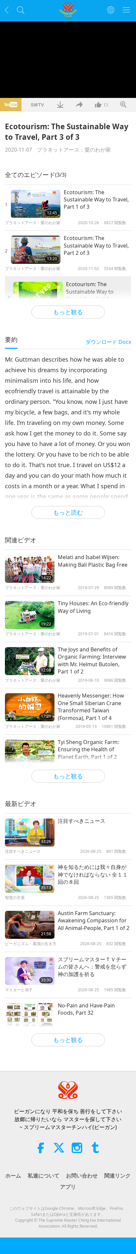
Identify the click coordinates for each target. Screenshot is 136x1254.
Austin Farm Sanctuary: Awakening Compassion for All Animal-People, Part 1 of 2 (93, 921)
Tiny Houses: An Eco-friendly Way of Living (93, 607)
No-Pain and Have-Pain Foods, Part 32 (86, 1009)
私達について (43, 1175)
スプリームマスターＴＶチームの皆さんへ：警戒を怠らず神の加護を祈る (92, 967)
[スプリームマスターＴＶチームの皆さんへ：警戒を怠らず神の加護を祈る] (29, 971)
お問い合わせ (82, 1175)
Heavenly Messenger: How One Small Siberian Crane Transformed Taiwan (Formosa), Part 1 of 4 (91, 706)
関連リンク (117, 1175)
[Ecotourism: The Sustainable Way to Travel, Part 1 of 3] (35, 204)
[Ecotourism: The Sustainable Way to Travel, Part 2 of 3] (35, 250)
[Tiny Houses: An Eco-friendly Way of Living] (29, 615)
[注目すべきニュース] (29, 833)
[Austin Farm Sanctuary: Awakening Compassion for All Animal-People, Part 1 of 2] (29, 925)
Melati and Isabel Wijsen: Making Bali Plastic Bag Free (92, 560)
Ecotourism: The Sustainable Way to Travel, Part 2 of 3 (96, 245)
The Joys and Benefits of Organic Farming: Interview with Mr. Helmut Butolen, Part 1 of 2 (92, 660)
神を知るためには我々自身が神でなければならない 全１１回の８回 (93, 874)
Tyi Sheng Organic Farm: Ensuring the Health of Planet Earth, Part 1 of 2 (88, 749)
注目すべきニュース (81, 820)
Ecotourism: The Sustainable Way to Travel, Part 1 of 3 (96, 200)
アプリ (68, 1186)
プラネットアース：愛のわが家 (74, 149)
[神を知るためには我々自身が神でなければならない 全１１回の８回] (29, 879)
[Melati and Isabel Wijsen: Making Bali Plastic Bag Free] (29, 569)
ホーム (13, 1175)
